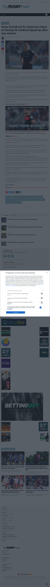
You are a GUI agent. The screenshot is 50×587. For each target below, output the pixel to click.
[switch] (41, 293)
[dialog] (25, 293)
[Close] (47, 273)
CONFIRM (15, 312)
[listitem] (25, 290)
